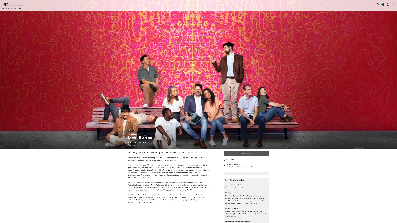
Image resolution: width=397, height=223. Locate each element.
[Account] (388, 4)
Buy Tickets (246, 154)
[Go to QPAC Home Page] (13, 4)
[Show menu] (393, 4)
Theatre (131, 131)
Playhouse (132, 145)
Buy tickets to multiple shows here (243, 214)
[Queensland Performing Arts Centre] (3, 8)
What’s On (9, 8)
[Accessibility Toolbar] (382, 4)
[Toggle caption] (2, 146)
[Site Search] (378, 4)
